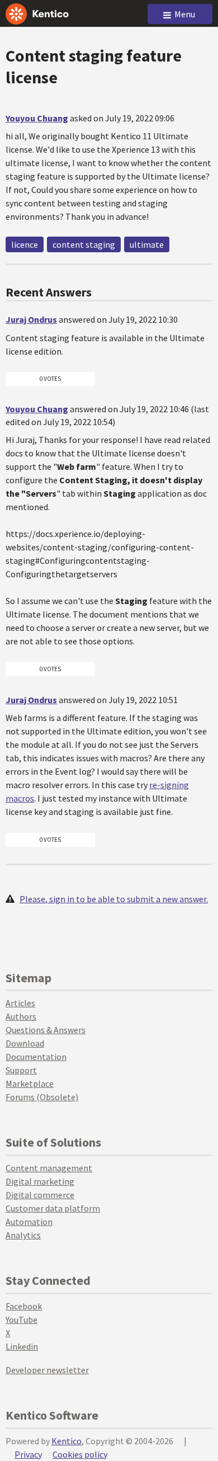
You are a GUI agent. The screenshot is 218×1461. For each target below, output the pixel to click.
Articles (20, 1002)
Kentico (66, 1440)
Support (21, 1070)
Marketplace (30, 1083)
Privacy (28, 1454)
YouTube (21, 1319)
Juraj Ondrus (31, 319)
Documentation (36, 1056)
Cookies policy (80, 1454)
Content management (49, 1167)
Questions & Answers (46, 1029)
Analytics (23, 1235)
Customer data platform (53, 1208)
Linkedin (22, 1346)
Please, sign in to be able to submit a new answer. (114, 898)
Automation (29, 1221)
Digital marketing (40, 1181)
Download (25, 1043)
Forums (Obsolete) (42, 1096)
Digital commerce (40, 1194)
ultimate (147, 244)
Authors (21, 1016)
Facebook (24, 1306)
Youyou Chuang (37, 118)
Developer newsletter (47, 1369)
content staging (84, 244)
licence (24, 244)
